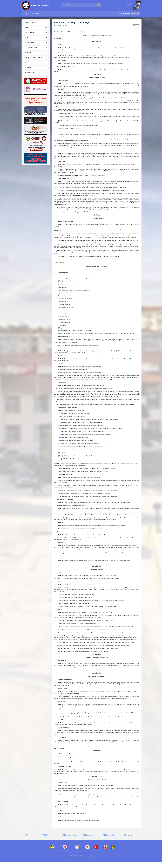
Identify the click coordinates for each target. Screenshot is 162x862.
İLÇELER (28, 53)
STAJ (27, 38)
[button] (138, 834)
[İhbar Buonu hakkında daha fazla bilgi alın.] (35, 144)
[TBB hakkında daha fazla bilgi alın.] (35, 130)
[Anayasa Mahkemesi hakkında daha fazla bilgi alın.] (35, 90)
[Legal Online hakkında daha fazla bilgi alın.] (35, 120)
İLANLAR (28, 68)
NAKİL (27, 63)
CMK (26, 28)
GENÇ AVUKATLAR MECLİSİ (34, 58)
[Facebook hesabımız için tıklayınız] (129, 4)
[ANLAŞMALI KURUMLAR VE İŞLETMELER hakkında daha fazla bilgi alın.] (35, 100)
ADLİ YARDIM (29, 33)
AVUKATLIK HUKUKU (31, 48)
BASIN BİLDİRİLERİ (31, 22)
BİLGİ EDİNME (29, 73)
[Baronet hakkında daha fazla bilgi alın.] (35, 81)
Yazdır (137, 26)
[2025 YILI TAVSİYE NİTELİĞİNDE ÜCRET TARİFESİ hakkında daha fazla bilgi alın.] (35, 158)
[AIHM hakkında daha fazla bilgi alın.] (35, 111)
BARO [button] (26, 13)
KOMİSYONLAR (30, 43)
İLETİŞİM (36, 13)
